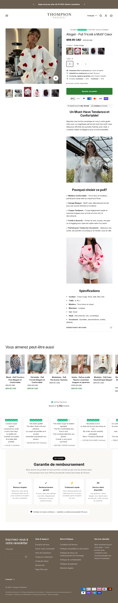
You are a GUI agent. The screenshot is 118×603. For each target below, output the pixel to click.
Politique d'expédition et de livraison (74, 549)
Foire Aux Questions (43, 553)
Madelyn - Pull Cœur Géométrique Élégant (102, 378)
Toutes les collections (44, 557)
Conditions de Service (68, 544)
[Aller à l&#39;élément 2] (18, 93)
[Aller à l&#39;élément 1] (9, 93)
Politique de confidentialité (70, 560)
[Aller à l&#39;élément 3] (27, 92)
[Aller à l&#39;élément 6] (55, 93)
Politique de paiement (68, 564)
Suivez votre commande (45, 549)
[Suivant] (84, 4)
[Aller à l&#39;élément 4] (37, 93)
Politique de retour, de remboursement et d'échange (72, 554)
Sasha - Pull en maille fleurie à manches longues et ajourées (81, 379)
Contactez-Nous (42, 561)
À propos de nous (42, 544)
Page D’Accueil (41, 569)
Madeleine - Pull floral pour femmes (59, 378)
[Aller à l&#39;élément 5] (46, 93)
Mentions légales (67, 568)
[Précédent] (33, 4)
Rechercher (40, 565)
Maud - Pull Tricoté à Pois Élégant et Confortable (15, 379)
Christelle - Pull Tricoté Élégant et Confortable (37, 379)
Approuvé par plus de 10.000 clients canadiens (59, 4)
